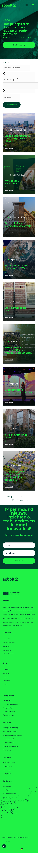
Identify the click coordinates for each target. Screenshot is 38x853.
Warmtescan (7, 770)
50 (13, 500)
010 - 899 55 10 (7, 650)
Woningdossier (8, 797)
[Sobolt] (9, 5)
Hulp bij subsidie (8, 790)
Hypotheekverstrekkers (10, 704)
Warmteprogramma (10, 731)
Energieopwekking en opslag (12, 735)
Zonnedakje (7, 786)
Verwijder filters (11, 105)
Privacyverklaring (17, 837)
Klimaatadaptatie (9, 739)
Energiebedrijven (8, 708)
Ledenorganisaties (9, 711)
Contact (5, 684)
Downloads (6, 681)
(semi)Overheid (8, 715)
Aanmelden (19, 561)
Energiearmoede (8, 742)
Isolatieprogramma (9, 762)
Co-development (9, 801)
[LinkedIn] (4, 846)
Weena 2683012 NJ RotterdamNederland (9, 642)
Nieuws (5, 677)
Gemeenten (7, 700)
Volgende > (23, 500)
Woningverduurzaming (10, 728)
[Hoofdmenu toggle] (33, 5)
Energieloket (7, 774)
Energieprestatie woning (11, 746)
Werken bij (6, 673)
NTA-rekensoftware (9, 793)
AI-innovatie (7, 750)
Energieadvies (7, 766)
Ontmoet (6, 669)
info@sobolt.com (8, 654)
